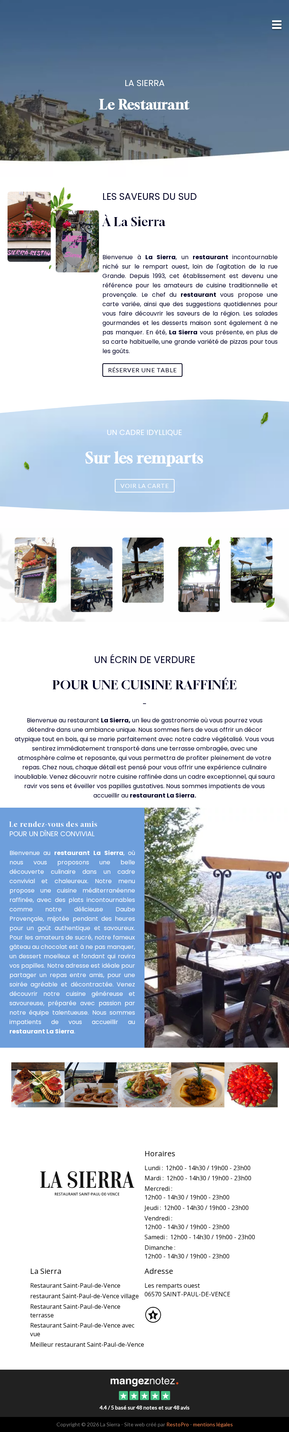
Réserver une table (142, 369)
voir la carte (144, 485)
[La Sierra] (144, 1381)
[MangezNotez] (152, 1320)
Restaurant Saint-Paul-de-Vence (75, 1285)
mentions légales (213, 1424)
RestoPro (177, 1424)
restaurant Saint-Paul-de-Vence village (84, 1296)
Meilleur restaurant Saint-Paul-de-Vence (87, 1344)
